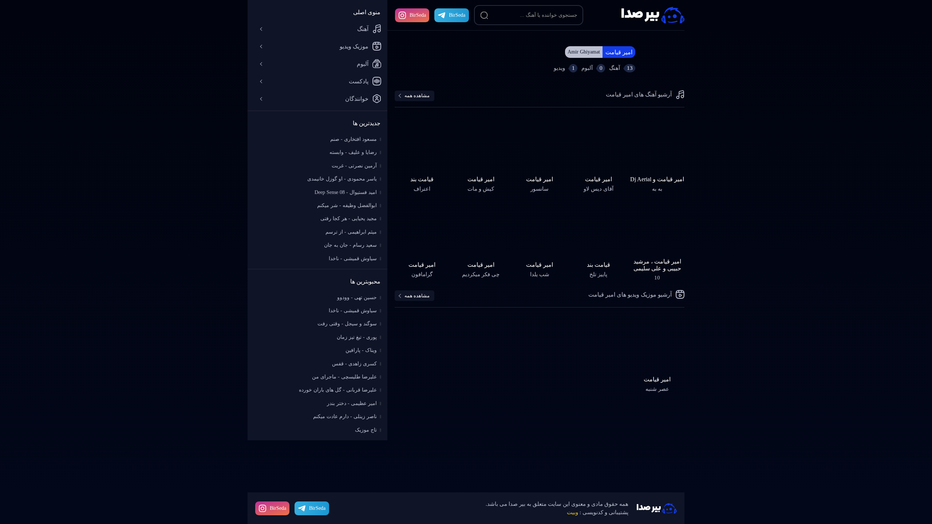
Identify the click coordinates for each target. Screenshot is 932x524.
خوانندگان (356, 99)
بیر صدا (652, 15)
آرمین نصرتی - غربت (354, 165)
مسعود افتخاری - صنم (353, 139)
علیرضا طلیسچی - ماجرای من (344, 377)
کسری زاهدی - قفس (354, 363)
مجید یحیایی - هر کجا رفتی (348, 218)
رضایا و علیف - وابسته (353, 152)
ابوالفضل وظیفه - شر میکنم (347, 205)
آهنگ (362, 29)
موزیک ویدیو (354, 46)
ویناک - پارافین (361, 350)
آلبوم (362, 64)
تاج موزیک (366, 430)
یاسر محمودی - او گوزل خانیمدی (342, 179)
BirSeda (418, 15)
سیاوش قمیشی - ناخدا (353, 258)
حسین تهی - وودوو (357, 297)
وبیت (572, 512)
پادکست (358, 81)
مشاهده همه (417, 95)
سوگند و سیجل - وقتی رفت (347, 323)
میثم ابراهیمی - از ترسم (351, 232)
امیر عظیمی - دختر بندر (352, 403)
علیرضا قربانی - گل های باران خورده (338, 390)
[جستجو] (484, 15)
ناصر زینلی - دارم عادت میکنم (345, 416)
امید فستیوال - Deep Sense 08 (346, 192)
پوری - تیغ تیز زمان (357, 337)
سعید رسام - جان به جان (350, 245)
